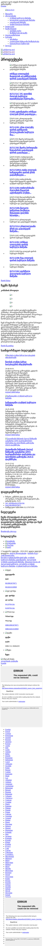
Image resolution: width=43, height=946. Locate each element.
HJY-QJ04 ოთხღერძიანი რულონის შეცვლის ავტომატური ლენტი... (22, 190)
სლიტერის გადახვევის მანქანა (22, 20)
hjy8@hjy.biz (10, 608)
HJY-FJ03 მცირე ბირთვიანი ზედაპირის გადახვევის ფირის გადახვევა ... (23, 150)
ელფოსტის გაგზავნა (9, 661)
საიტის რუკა (33, 553)
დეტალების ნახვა (12, 392)
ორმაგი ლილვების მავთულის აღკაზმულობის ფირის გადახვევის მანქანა (23, 76)
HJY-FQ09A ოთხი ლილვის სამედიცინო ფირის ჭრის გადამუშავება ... (23, 172)
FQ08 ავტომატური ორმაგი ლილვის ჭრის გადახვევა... (23, 112)
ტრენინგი (14, 39)
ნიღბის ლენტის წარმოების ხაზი (14, 558)
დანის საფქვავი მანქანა (19, 24)
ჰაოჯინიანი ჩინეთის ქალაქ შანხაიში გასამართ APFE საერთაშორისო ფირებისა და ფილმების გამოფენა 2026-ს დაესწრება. (20, 454)
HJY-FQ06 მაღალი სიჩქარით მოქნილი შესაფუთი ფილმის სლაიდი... (20, 211)
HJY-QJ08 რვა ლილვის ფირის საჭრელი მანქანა (22, 259)
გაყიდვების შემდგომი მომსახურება (24, 41)
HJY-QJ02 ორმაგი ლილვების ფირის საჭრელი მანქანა (19, 244)
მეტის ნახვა (5, 281)
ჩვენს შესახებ (10, 29)
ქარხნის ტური (15, 31)
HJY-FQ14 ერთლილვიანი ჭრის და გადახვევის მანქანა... (23, 228)
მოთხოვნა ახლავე (8, 531)
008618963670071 (12, 625)
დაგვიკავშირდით (12, 35)
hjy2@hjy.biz (10, 604)
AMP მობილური (7, 555)
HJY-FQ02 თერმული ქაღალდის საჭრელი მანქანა (20, 273)
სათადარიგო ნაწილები (19, 44)
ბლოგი (8, 46)
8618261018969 (11, 587)
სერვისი (8, 37)
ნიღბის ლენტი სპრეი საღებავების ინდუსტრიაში (18, 363)
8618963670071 (11, 583)
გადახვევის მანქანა (18, 22)
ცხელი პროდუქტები (18, 553)
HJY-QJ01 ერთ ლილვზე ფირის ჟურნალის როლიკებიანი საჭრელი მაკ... (22, 131)
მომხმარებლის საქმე (18, 33)
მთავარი (9, 14)
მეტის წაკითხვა (7, 346)
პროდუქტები (10, 16)
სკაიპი (3, 663)
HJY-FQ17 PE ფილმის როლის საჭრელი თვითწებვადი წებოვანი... (22, 96)
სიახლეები (9, 27)
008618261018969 (12, 629)
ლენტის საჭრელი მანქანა (20, 18)
